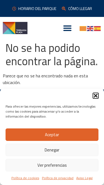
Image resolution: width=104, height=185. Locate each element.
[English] (90, 28)
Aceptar (52, 134)
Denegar (52, 150)
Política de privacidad (57, 178)
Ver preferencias (52, 165)
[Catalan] (83, 28)
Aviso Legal (84, 178)
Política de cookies (25, 178)
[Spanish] (97, 28)
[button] (95, 95)
